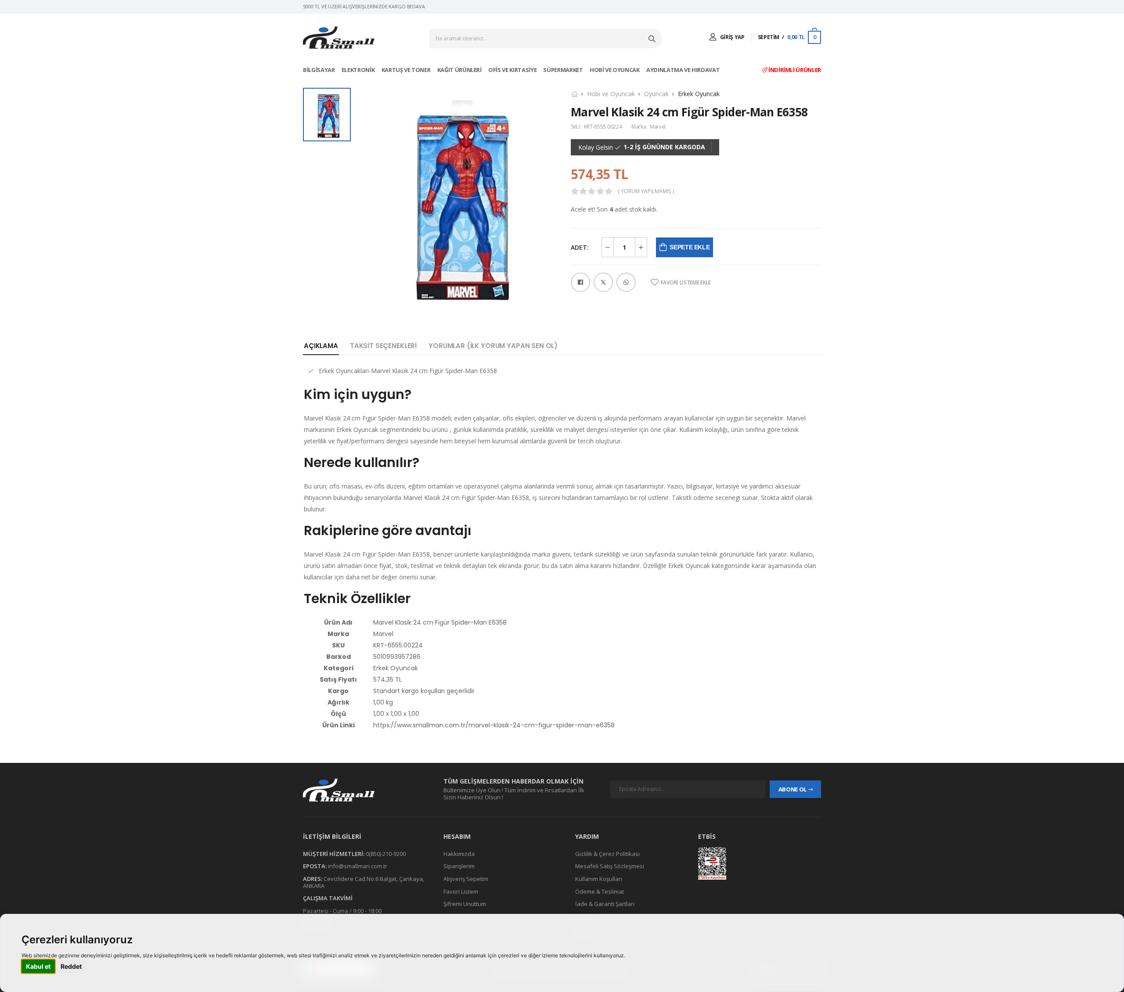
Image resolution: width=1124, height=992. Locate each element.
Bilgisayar (319, 70)
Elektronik (359, 70)
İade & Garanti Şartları (604, 904)
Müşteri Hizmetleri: (333, 854)
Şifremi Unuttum (464, 904)
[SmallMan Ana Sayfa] (339, 37)
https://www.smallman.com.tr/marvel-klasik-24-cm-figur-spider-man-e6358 (494, 725)
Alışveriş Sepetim (465, 879)
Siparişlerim (459, 866)
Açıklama (321, 345)
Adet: (580, 247)
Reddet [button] (71, 966)
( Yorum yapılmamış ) (646, 191)
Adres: (312, 879)
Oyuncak (656, 94)
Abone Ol (792, 789)
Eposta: (315, 866)
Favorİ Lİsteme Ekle (686, 282)
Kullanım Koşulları (598, 879)
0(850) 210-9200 (386, 854)
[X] (603, 282)
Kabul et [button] (38, 966)
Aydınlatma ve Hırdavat (683, 70)
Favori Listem (460, 891)
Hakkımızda (459, 854)
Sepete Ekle (690, 247)
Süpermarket (563, 70)
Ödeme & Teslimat (599, 891)
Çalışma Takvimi (328, 898)
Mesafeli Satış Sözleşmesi (609, 866)
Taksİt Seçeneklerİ (383, 345)
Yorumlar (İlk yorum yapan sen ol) (493, 345)
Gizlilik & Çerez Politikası (607, 854)
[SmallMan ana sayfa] (364, 790)
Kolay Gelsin (595, 147)
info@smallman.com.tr (357, 866)
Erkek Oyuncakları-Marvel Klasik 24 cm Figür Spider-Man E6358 (408, 371)
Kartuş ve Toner (407, 70)
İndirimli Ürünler (794, 70)
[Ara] (653, 38)
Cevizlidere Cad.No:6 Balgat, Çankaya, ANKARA (363, 882)
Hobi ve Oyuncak (615, 70)
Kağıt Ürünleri (460, 70)
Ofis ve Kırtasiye (513, 70)
